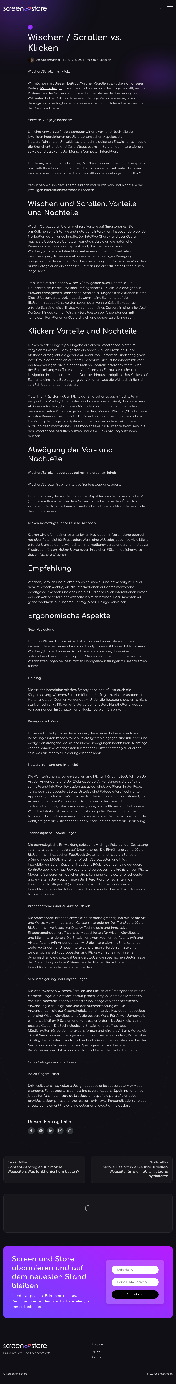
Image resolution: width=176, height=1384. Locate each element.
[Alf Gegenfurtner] (31, 60)
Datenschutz (100, 1357)
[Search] (161, 8)
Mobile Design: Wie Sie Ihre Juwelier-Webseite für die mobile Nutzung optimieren (135, 1171)
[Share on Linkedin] (50, 1130)
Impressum (98, 1351)
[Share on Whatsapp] (40, 1130)
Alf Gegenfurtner (48, 59)
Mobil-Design (51, 88)
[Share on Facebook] (31, 1130)
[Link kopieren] (69, 1130)
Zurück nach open (161, 1373)
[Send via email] (60, 1130)
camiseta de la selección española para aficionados (95, 1095)
